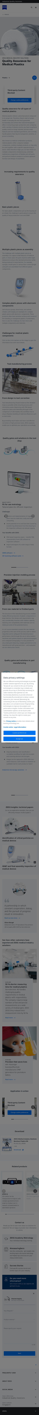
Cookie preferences (19, 733)
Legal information (20, 727)
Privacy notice (11, 721)
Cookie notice (8, 727)
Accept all (19, 739)
